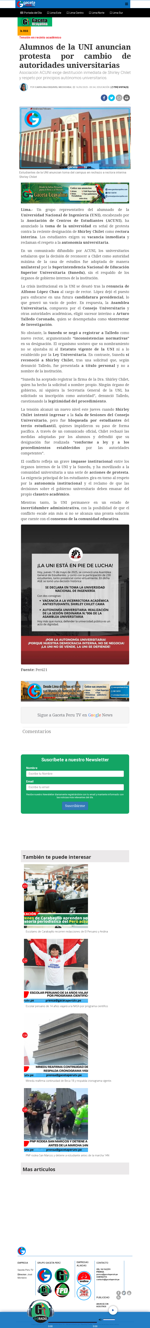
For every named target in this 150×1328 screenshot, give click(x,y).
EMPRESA (23, 1262)
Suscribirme (75, 806)
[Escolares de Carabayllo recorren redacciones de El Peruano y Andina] (56, 896)
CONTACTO (102, 1262)
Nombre (32, 768)
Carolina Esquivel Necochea (53, 87)
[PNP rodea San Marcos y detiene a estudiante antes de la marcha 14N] (56, 1120)
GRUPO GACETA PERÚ (49, 1262)
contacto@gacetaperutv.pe (107, 1280)
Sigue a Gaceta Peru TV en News (75, 715)
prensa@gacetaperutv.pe (107, 1274)
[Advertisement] (75, 1206)
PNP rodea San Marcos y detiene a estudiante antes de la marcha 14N (67, 1155)
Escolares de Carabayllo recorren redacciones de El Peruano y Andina (67, 931)
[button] (54, 12)
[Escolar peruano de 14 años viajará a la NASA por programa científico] (56, 971)
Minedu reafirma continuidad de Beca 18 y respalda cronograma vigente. (69, 1080)
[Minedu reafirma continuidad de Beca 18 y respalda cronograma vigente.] (56, 1045)
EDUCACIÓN (103, 87)
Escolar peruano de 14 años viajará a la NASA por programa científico (67, 1006)
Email (29, 781)
